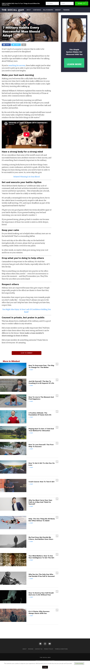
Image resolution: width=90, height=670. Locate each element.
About (29, 10)
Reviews (30, 649)
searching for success (17, 65)
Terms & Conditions (61, 649)
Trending (66, 10)
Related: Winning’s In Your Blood (27, 177)
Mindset (58, 10)
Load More (29, 629)
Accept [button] (45, 667)
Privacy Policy (48, 649)
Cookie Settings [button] (79, 663)
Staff (31, 369)
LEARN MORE (74, 64)
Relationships (48, 10)
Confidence (37, 10)
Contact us (38, 649)
